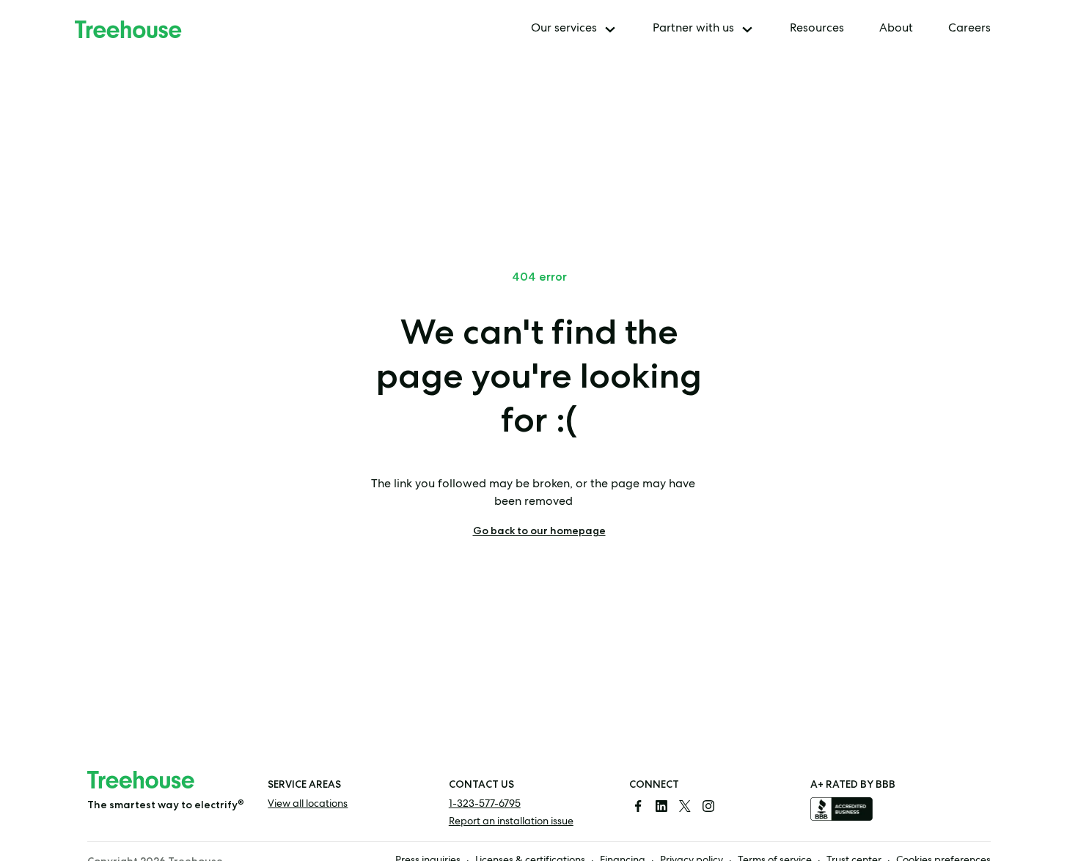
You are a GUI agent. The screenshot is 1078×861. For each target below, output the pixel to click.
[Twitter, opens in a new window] (685, 806)
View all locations (308, 804)
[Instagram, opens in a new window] (708, 806)
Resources (817, 29)
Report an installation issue (511, 822)
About (896, 29)
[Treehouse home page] (140, 779)
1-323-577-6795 (485, 804)
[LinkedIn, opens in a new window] (661, 806)
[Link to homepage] (128, 29)
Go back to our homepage (539, 530)
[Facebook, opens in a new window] (638, 806)
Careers (969, 29)
